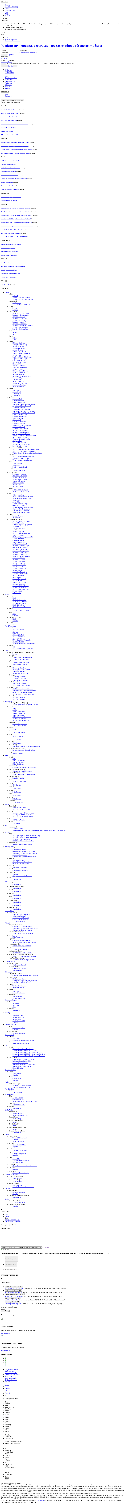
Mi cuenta (4, 58)
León (6, 1416)
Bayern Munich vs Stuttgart (13, 1296)
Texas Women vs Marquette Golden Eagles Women (13, 266)
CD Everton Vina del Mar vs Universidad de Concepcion (14, 124)
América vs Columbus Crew (14, 1300)
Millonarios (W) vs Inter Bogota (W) (9, 134)
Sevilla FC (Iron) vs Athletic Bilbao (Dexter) (11, 229)
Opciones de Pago (10, 81)
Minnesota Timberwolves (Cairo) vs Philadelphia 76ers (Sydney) (16, 208)
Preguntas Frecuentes (11, 1369)
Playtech (7, 1388)
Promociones (9, 79)
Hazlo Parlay (5, 1311)
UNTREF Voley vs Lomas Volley (8, 277)
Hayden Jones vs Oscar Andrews (8, 185)
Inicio (6, 76)
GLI (6, 1386)
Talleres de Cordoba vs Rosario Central (10, 113)
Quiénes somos (9, 1371)
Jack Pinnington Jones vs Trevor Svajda (10, 160)
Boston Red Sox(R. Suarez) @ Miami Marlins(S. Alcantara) (15, 146)
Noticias (7, 88)
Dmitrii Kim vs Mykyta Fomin (8, 248)
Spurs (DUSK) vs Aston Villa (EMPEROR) (11, 233)
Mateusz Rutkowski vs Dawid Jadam (9, 251)
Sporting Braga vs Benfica (13, 1221)
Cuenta (4, 64)
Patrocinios (8, 85)
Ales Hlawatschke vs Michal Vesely (9, 255)
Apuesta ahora (5, 1334)
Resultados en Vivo (11, 78)
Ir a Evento (45, 1247)
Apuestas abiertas (6, 62)
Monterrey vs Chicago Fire (13, 1304)
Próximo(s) (8, 97)
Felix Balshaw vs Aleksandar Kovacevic (10, 168)
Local (6, 1214)
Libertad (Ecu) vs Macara (7, 131)
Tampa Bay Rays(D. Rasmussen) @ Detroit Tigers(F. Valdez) (15, 142)
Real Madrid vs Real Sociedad (14, 1288)
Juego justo (8, 1376)
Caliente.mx (40, 1500)
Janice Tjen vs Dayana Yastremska (9, 175)
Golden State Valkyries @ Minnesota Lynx (11, 197)
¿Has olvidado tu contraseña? (28, 52)
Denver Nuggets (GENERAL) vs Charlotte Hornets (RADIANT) (16, 218)
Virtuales (7, 15)
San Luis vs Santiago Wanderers (8, 127)
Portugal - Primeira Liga (12, 1220)
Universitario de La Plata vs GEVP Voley (10, 273)
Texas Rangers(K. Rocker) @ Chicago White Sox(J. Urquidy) (15, 153)
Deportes (7, 5)
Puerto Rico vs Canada (6, 262)
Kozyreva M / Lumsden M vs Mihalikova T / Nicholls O (14, 178)
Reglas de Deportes (11, 39)
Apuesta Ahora (5, 1350)
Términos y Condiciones (12, 41)
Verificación (8, 83)
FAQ (6, 37)
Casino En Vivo (10, 10)
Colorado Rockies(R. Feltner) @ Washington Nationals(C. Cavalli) (17, 149)
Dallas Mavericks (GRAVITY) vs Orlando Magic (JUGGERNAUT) (17, 215)
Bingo (6, 14)
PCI (6, 1390)
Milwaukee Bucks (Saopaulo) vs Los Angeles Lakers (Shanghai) (16, 211)
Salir (15, 66)
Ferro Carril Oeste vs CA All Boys (9, 120)
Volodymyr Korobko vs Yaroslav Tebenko (11, 244)
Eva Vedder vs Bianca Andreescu (8, 164)
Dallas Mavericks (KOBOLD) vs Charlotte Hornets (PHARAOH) (16, 222)
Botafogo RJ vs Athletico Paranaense (10, 109)
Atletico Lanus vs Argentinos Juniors (9, 116)
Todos (3, 100)
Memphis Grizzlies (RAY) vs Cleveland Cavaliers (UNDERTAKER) (17, 226)
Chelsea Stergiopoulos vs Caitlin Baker (10, 189)
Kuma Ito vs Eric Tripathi (7, 182)
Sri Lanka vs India (5, 284)
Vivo (7, 95)
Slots (6, 12)
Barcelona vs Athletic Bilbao (14, 1292)
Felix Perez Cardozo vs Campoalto (9, 200)
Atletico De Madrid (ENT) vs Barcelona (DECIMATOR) (14, 236)
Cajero (10, 66)
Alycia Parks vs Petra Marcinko (8, 171)
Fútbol (7, 1216)
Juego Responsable (11, 1378)
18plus (7, 1385)
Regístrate (10, 55)
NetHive (7, 1393)
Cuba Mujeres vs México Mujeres (9, 270)
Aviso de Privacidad (11, 1373)
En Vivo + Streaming (11, 7)
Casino (7, 8)
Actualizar (4, 66)
